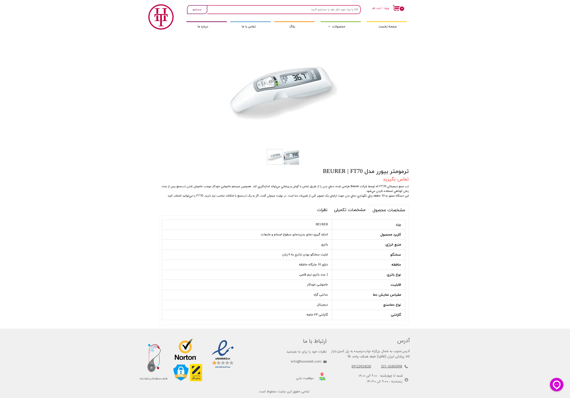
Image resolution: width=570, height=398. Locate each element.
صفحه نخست (388, 27)
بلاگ (292, 27)
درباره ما (202, 27)
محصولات (338, 27)
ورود (386, 8)
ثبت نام (376, 8)
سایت (282, 391)
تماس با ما (249, 27)
